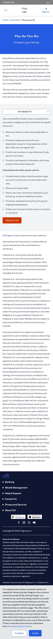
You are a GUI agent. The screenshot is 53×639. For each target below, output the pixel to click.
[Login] (46, 8)
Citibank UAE (8, 2)
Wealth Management (16, 487)
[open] (5, 10)
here (10, 235)
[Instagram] (23, 522)
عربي (48, 2)
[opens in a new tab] (18, 517)
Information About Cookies (19, 626)
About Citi (10, 510)
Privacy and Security (15, 504)
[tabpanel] (26, 170)
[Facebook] (18, 522)
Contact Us (11, 499)
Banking (9, 482)
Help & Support (13, 493)
